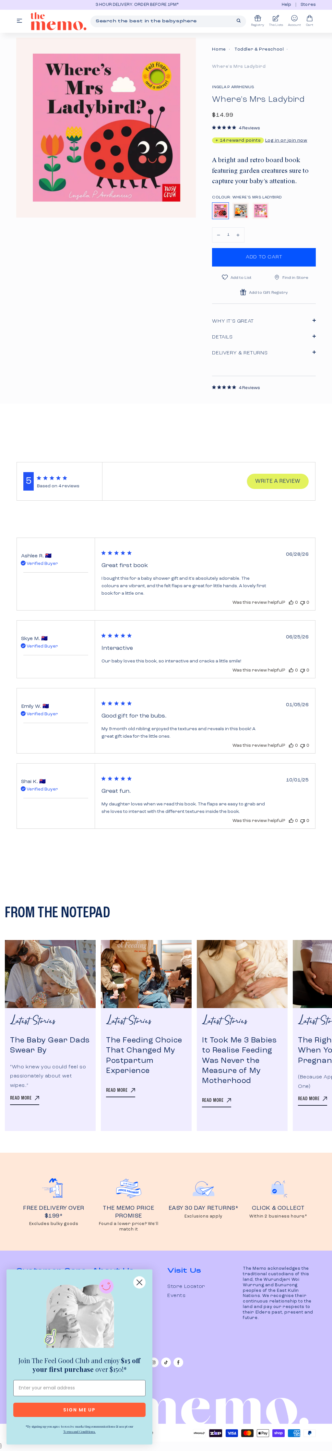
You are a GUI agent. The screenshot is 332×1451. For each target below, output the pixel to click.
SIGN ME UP (79, 1410)
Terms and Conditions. (79, 1431)
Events (176, 1295)
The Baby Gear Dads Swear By (50, 1045)
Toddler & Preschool (259, 49)
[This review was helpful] (291, 602)
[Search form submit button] (238, 20)
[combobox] (168, 21)
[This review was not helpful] (302, 602)
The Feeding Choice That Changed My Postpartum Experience (144, 1056)
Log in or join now (286, 140)
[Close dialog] (139, 1282)
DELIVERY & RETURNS (239, 353)
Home (219, 49)
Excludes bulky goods (53, 1224)
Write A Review (277, 481)
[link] (79, 1315)
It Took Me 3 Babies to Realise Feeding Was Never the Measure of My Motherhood (239, 1061)
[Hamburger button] (19, 21)
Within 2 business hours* (278, 1216)
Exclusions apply (203, 1216)
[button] (218, 235)
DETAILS (222, 337)
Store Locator (186, 1286)
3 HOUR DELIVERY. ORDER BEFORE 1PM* (87, 5)
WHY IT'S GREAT (233, 321)
